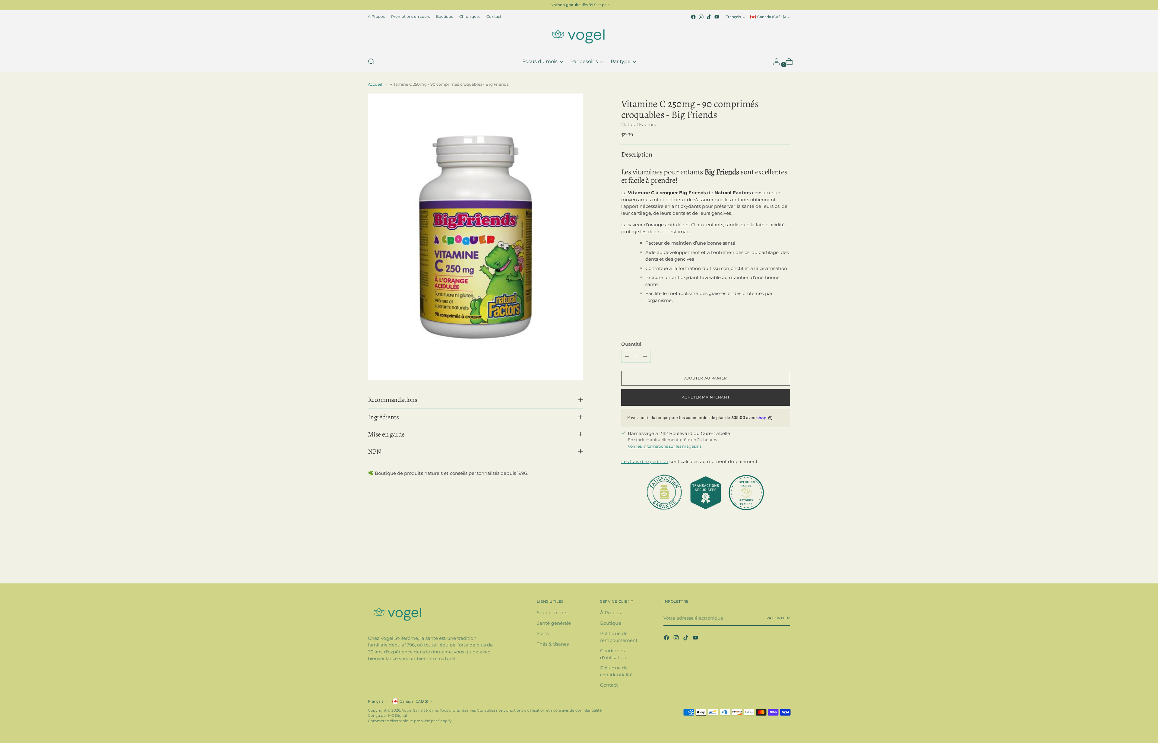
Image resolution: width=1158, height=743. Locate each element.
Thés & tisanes (553, 644)
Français (733, 17)
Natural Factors (638, 124)
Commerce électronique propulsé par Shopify (410, 721)
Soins (543, 633)
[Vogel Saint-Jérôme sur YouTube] (717, 17)
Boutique (610, 623)
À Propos (610, 612)
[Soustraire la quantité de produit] (627, 356)
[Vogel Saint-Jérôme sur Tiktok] (709, 17)
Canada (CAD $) (771, 17)
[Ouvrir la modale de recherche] (371, 62)
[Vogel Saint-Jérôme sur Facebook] (693, 17)
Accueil (375, 84)
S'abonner (778, 618)
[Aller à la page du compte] (774, 62)
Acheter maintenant (706, 397)
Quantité (631, 344)
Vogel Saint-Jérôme (420, 710)
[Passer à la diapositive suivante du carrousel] (785, 562)
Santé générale (554, 623)
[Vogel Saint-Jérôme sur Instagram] (701, 17)
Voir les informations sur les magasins (664, 446)
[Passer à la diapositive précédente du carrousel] (771, 563)
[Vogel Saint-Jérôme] (579, 36)
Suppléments (552, 612)
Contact (609, 685)
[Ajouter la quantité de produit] (645, 356)
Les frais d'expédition (645, 461)
